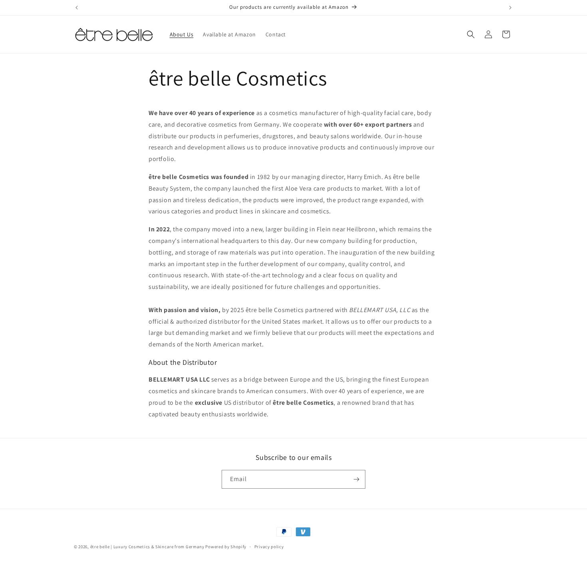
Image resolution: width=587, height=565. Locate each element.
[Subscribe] (356, 479)
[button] (471, 34)
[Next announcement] (510, 7)
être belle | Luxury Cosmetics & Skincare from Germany (147, 546)
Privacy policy (269, 546)
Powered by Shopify (225, 546)
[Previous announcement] (76, 7)
